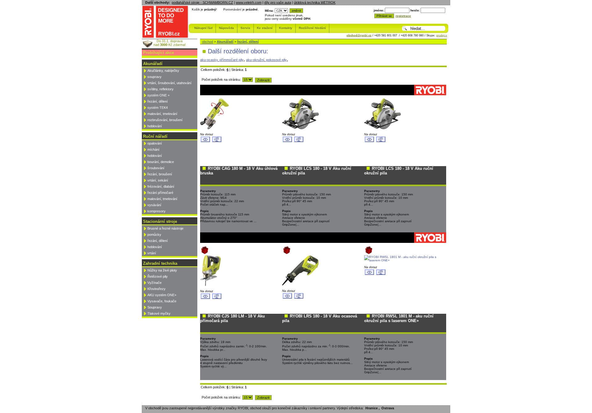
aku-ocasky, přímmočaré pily (222, 60)
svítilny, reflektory (160, 89)
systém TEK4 (157, 107)
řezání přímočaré (160, 192)
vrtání (151, 253)
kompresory (156, 211)
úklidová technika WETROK (314, 2)
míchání (153, 149)
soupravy (154, 77)
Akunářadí (225, 41)
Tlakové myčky (159, 313)
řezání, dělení (157, 101)
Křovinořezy (156, 289)
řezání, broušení (159, 174)
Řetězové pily (157, 276)
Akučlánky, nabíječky (163, 70)
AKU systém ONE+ (161, 295)
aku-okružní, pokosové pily (266, 60)
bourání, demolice (160, 162)
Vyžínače (154, 282)
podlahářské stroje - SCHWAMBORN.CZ (202, 2)
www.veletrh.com (248, 2)
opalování (154, 143)
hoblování (154, 126)
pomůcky (154, 234)
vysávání (154, 205)
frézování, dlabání (160, 186)
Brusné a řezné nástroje (165, 228)
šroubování (155, 168)
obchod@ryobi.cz (359, 35)
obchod (207, 41)
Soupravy (154, 307)
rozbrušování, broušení (165, 120)
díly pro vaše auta (277, 2)
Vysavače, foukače (161, 301)
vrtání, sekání (157, 180)
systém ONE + (158, 95)
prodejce (441, 35)
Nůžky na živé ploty (162, 270)
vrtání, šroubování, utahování (169, 83)
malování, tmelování (162, 114)
